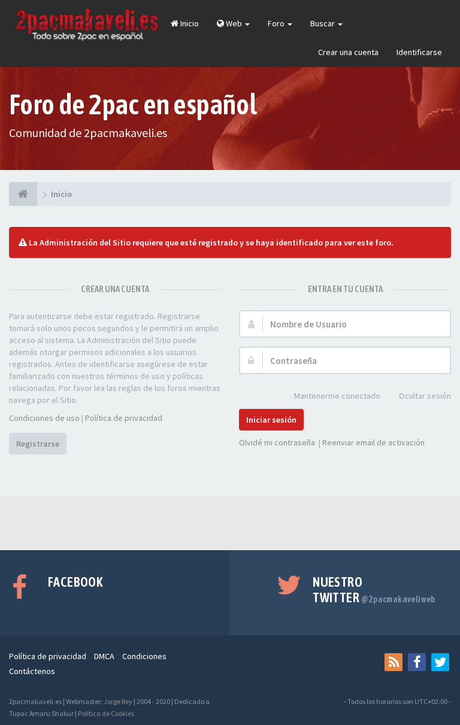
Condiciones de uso (44, 417)
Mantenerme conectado (337, 395)
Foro (277, 23)
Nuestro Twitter (374, 589)
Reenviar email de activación (373, 442)
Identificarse (419, 52)
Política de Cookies (106, 713)
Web (234, 23)
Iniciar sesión (271, 419)
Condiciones (144, 656)
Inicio (188, 23)
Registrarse (37, 443)
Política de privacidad (123, 417)
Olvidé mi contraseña (277, 442)
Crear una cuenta (348, 52)
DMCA (104, 656)
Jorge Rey (118, 701)
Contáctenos (32, 671)
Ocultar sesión (425, 395)
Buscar (323, 23)
